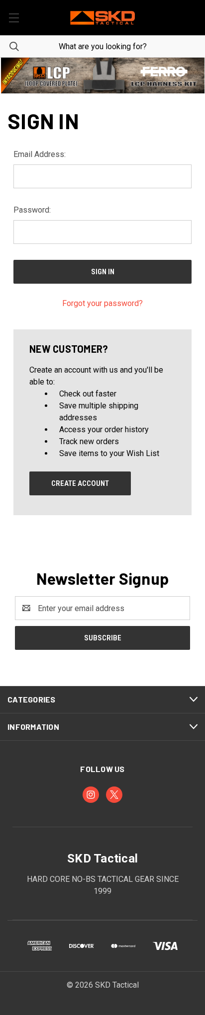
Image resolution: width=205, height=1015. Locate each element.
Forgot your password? (102, 303)
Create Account (80, 483)
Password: (32, 210)
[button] (102, 75)
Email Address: (39, 154)
